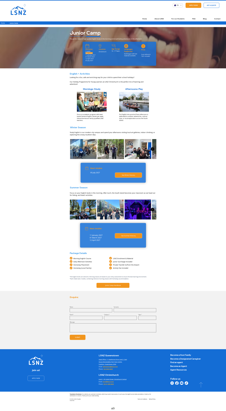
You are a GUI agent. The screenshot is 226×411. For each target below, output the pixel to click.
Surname (116, 307)
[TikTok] (186, 383)
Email (71, 314)
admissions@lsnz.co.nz (110, 367)
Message (72, 322)
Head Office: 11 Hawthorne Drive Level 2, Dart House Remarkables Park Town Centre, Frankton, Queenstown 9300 (113, 362)
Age (139, 314)
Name (71, 307)
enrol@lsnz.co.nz (108, 382)
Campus (106, 314)
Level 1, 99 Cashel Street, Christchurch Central (113, 379)
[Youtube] (181, 383)
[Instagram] (172, 383)
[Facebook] (177, 383)
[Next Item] (152, 149)
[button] (156, 19)
